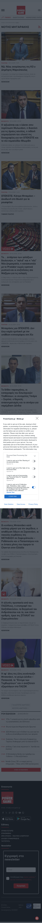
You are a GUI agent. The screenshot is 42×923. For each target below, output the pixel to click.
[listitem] (21, 456)
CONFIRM (13, 496)
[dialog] (21, 461)
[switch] (33, 461)
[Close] (38, 419)
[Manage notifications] (37, 918)
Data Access (21, 504)
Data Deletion (8, 504)
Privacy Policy (33, 504)
